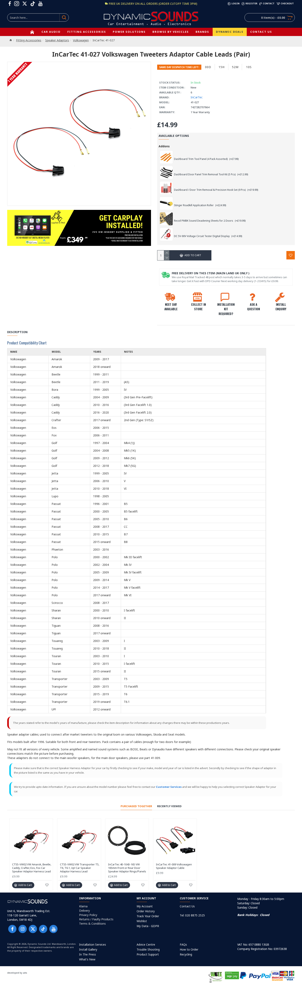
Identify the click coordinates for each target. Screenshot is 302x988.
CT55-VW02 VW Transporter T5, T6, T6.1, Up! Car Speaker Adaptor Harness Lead (79, 868)
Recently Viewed (169, 806)
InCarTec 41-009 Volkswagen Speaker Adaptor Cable (174, 866)
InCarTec (197, 97)
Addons (164, 146)
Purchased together (136, 806)
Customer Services (169, 787)
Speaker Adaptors (57, 40)
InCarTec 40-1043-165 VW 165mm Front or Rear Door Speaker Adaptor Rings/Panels (127, 868)
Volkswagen (81, 40)
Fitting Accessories (28, 40)
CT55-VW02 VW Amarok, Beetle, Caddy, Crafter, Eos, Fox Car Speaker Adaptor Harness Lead (31, 868)
